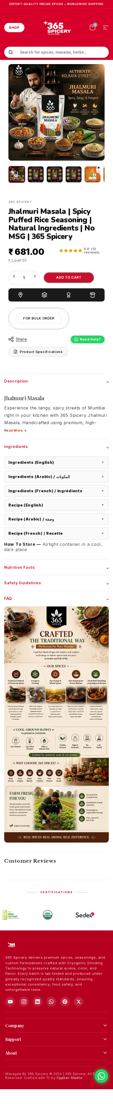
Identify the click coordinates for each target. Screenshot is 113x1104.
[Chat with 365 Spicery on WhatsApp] (101, 1076)
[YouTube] (10, 1002)
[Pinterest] (65, 1002)
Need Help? (90, 339)
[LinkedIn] (38, 1002)
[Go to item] (16, 174)
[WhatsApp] (51, 1002)
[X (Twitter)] (79, 1002)
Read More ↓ (15, 430)
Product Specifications (41, 352)
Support (13, 1039)
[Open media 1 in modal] (95, 73)
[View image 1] (92, 174)
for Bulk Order (38, 318)
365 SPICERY (20, 202)
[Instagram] (24, 1002)
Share (21, 339)
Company (14, 1025)
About (11, 1053)
